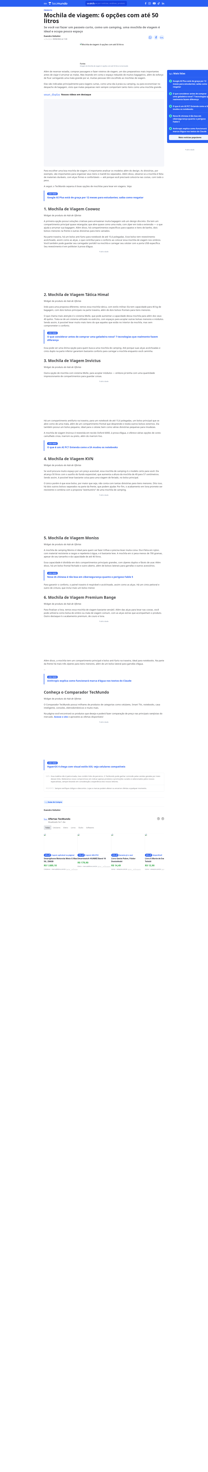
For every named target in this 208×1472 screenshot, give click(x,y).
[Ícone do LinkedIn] (163, 3)
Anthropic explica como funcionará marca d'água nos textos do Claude (89, 680)
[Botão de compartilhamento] (150, 37)
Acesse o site (61, 716)
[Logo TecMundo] (58, 3)
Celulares (56, 827)
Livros (73, 827)
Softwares (90, 827)
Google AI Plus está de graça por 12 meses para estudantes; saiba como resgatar (95, 197)
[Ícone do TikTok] (159, 3)
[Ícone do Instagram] (149, 3)
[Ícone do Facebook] (145, 3)
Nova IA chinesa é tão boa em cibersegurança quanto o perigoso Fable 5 (90, 576)
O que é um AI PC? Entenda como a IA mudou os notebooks (82, 447)
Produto (48, 10)
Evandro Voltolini (52, 36)
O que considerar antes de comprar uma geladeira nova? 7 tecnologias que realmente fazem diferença (102, 338)
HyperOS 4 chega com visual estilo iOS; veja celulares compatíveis (86, 766)
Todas (47, 827)
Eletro (65, 827)
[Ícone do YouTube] (154, 3)
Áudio (80, 827)
